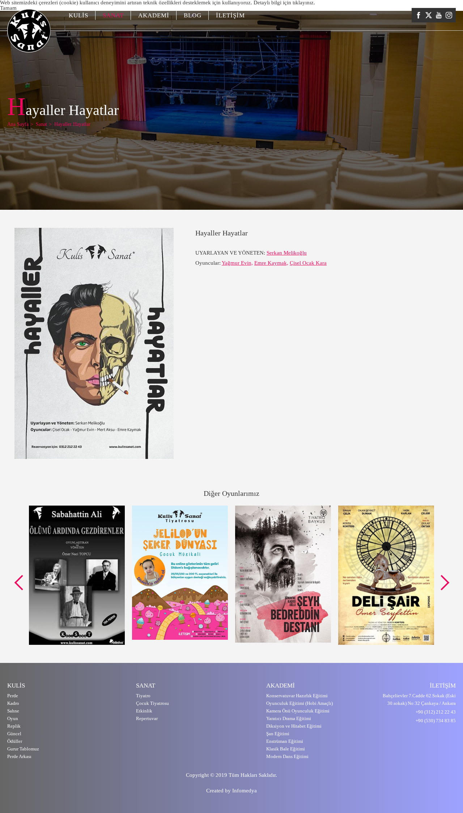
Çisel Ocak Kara (308, 263)
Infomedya (244, 790)
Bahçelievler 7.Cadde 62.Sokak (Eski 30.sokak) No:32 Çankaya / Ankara (419, 699)
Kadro (13, 703)
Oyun (12, 718)
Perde (12, 695)
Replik (14, 726)
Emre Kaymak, (271, 263)
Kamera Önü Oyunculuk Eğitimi (298, 711)
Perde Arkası (19, 756)
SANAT (113, 15)
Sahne (13, 711)
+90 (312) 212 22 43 (436, 712)
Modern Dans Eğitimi (287, 756)
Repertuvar (147, 718)
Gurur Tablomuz (23, 749)
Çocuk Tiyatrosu (152, 703)
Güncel (14, 733)
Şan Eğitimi (277, 733)
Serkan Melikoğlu (287, 253)
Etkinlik (144, 711)
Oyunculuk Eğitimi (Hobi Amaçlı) (299, 703)
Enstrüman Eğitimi (284, 741)
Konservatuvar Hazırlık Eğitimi (297, 695)
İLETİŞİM (230, 15)
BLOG (192, 15)
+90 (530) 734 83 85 (436, 720)
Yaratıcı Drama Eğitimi (288, 718)
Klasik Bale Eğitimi (285, 749)
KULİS (78, 15)
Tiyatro (143, 695)
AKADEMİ (153, 15)
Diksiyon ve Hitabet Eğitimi (294, 726)
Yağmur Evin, (237, 263)
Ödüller (14, 741)
